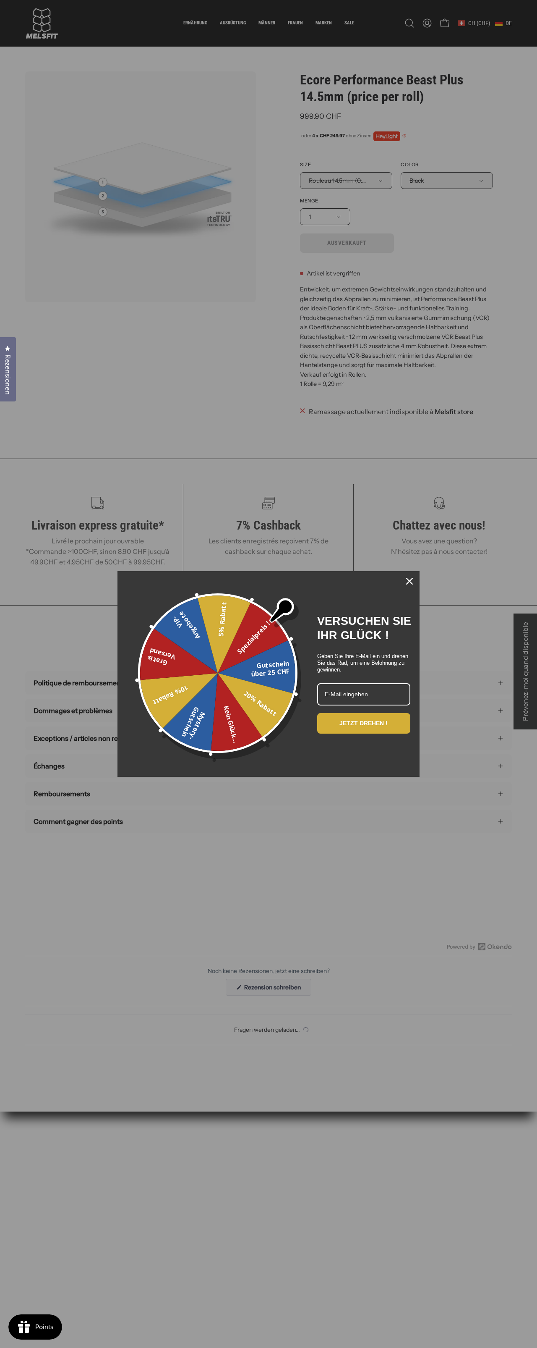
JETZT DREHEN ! (363, 723)
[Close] (409, 581)
